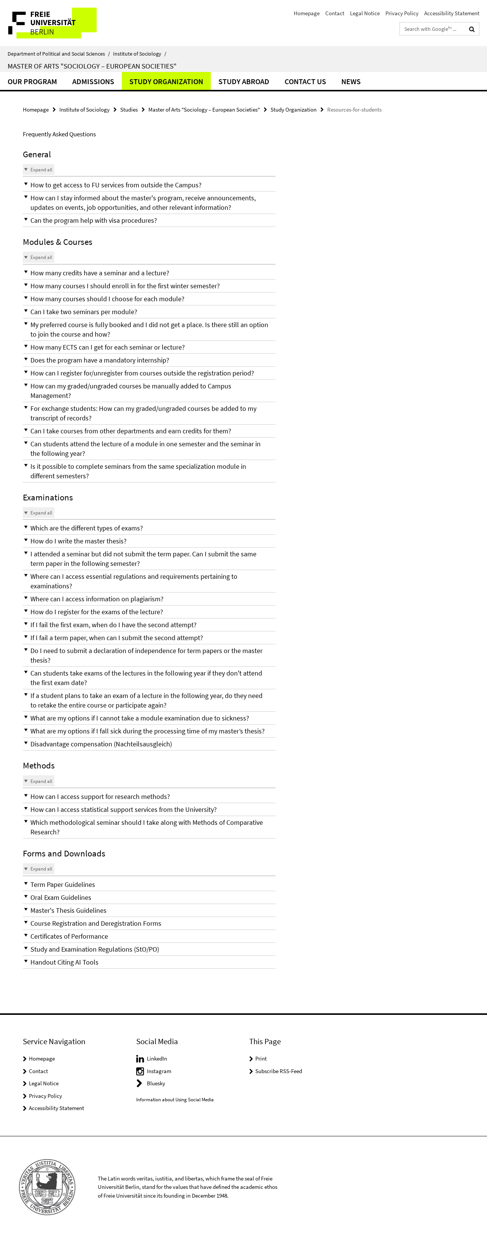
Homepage (307, 13)
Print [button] (261, 1058)
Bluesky (156, 1083)
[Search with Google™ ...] (472, 29)
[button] (149, 185)
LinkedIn (157, 1058)
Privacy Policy (402, 13)
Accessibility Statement (451, 13)
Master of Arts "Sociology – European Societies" (92, 65)
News (351, 81)
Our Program (32, 81)
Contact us (305, 81)
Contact (334, 13)
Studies (129, 109)
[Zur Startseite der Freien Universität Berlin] (63, 23)
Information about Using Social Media (175, 1099)
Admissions (93, 81)
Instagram (159, 1071)
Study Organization (166, 81)
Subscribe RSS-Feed (278, 1071)
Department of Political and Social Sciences (59, 53)
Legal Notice (365, 13)
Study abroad (243, 81)
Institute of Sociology (139, 53)
